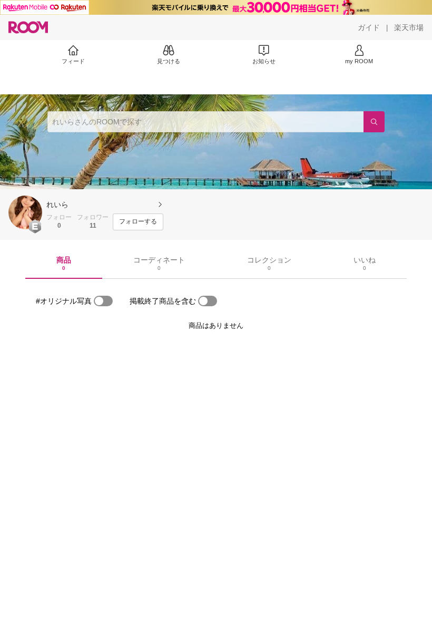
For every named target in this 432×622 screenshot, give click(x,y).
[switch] (103, 301)
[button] (25, 212)
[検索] (374, 121)
